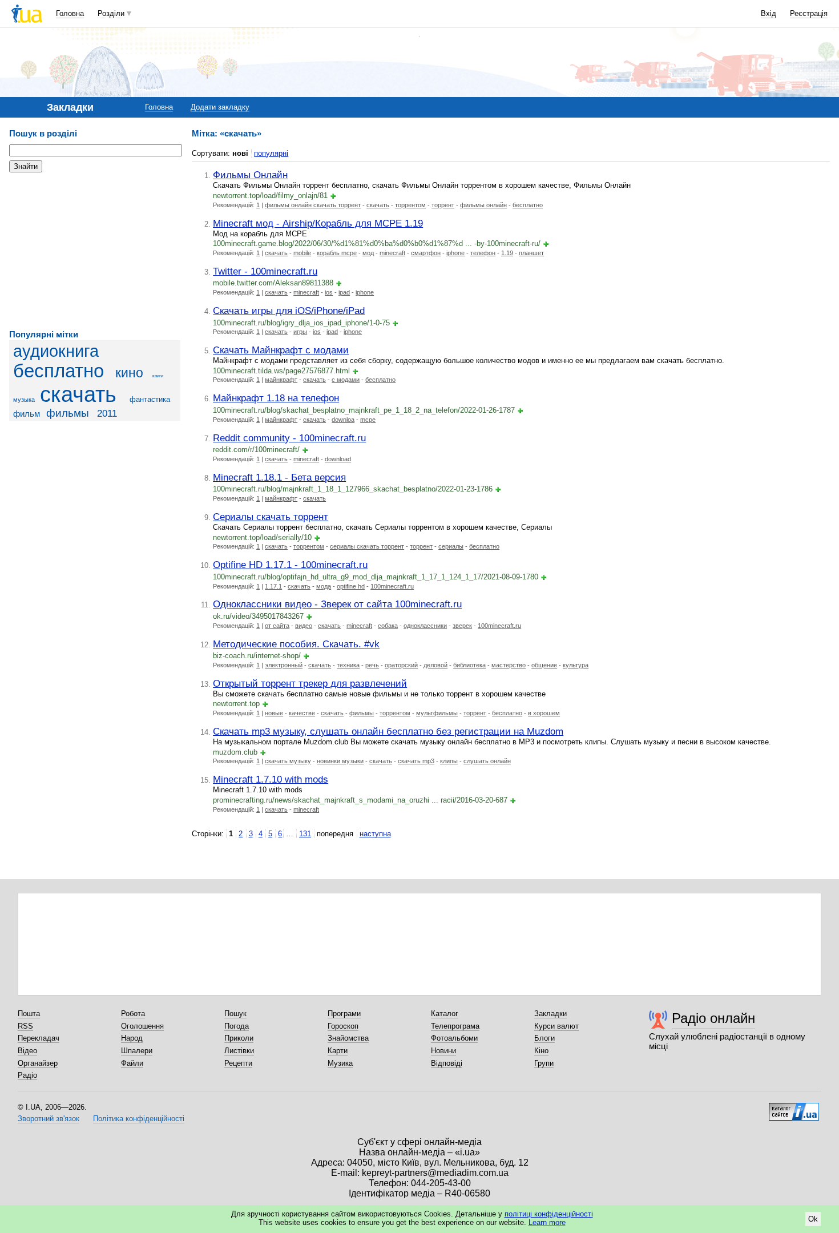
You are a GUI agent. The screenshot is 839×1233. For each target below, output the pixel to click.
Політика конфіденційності (138, 1118)
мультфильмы (437, 713)
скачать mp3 (416, 760)
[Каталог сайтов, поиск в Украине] (794, 1107)
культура (575, 665)
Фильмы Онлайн (250, 174)
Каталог (444, 1013)
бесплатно (58, 371)
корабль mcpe (337, 252)
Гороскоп (343, 1026)
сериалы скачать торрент (367, 546)
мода (323, 586)
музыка (24, 399)
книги (157, 375)
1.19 (507, 252)
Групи (544, 1063)
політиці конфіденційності (549, 1214)
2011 (107, 413)
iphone (455, 252)
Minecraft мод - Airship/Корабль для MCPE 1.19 (318, 223)
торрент (442, 205)
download (338, 459)
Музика (340, 1063)
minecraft (392, 252)
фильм (26, 413)
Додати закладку (220, 107)
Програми (344, 1013)
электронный (283, 665)
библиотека (469, 665)
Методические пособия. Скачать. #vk (296, 644)
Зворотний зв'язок (48, 1118)
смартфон (426, 252)
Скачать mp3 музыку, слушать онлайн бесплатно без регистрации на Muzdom (388, 731)
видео (303, 625)
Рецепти (238, 1063)
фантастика (150, 399)
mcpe (368, 419)
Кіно (541, 1050)
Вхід (768, 13)
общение (544, 665)
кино (129, 372)
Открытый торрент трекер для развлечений (310, 683)
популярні (271, 153)
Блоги (544, 1038)
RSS (25, 1026)
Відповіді (446, 1063)
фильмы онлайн (483, 205)
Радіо (27, 1075)
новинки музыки (340, 760)
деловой (435, 665)
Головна (70, 13)
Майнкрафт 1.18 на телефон (276, 398)
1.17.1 (273, 586)
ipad (344, 292)
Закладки (550, 1013)
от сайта (277, 625)
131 (305, 833)
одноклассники (425, 625)
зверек (462, 625)
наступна (375, 833)
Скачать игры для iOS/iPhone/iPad (289, 310)
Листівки (239, 1050)
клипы (449, 760)
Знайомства (348, 1038)
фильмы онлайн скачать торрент (313, 205)
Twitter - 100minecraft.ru (265, 271)
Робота (133, 1013)
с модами (346, 379)
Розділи (111, 13)
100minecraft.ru (392, 586)
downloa (343, 419)
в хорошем (544, 713)
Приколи (238, 1038)
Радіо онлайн (713, 1018)
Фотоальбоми (454, 1038)
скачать (78, 394)
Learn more (547, 1222)
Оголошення (142, 1026)
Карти (338, 1050)
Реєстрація (809, 13)
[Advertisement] (94, 251)
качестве (302, 713)
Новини (443, 1050)
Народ (132, 1038)
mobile (302, 252)
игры (300, 331)
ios (329, 292)
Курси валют (556, 1026)
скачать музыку (288, 760)
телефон (482, 252)
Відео (27, 1050)
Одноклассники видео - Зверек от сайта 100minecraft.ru (337, 604)
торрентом (410, 205)
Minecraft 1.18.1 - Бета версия (279, 477)
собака (388, 625)
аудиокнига (56, 351)
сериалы (450, 546)
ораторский (401, 665)
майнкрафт (281, 379)
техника (348, 665)
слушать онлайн (487, 760)
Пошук (235, 1013)
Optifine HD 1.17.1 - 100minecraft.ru (290, 564)
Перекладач (38, 1038)
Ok (813, 1219)
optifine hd (351, 586)
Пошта (29, 1013)
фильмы (67, 413)
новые (274, 713)
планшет (531, 252)
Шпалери (136, 1050)
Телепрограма (455, 1026)
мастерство (508, 665)
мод (368, 252)
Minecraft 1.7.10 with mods (270, 779)
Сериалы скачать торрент (270, 516)
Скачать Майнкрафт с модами (281, 350)
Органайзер (38, 1063)
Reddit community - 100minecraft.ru (289, 438)
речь (372, 665)
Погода (236, 1026)
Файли (132, 1063)
